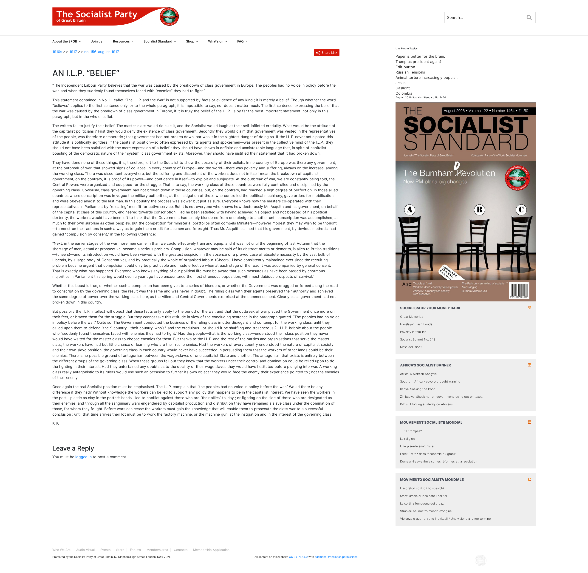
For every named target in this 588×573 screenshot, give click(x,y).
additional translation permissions (336, 557)
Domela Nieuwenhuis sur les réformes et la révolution (438, 461)
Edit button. (406, 67)
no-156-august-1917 (101, 51)
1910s (57, 51)
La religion (407, 438)
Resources (121, 41)
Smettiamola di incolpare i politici (423, 496)
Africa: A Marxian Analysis (418, 374)
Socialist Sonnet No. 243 (417, 339)
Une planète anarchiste (417, 446)
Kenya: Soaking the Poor (417, 389)
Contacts (180, 550)
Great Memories (411, 316)
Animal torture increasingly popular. (427, 77)
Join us (96, 41)
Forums (135, 550)
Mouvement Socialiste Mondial (431, 422)
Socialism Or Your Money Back (430, 308)
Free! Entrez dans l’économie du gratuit (428, 454)
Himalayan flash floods (416, 324)
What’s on (215, 41)
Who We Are (61, 550)
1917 (73, 51)
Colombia (404, 93)
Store (120, 550)
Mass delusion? (411, 347)
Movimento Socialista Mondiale (432, 479)
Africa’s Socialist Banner (425, 365)
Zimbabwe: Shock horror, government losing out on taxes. (441, 396)
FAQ (240, 41)
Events (105, 550)
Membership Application (211, 550)
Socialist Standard (158, 41)
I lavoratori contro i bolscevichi (422, 488)
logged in (83, 456)
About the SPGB (64, 41)
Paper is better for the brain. (420, 56)
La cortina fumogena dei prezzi (422, 503)
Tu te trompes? (411, 431)
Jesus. (401, 82)
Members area (157, 550)
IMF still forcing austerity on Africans (426, 404)
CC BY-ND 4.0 (298, 557)
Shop (190, 41)
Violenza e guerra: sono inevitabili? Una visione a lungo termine (445, 518)
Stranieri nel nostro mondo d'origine (426, 511)
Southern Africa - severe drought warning (430, 381)
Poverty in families (413, 332)
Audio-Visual (85, 550)
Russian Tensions (410, 72)
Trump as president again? (418, 61)
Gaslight (403, 88)
